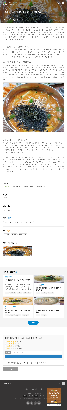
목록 (11, 369)
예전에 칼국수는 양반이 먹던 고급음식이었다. (48, 311)
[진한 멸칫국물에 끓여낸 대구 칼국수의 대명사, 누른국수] (49, 279)
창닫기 (58, 404)
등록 (33, 356)
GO (63, 383)
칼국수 (18, 222)
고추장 (25, 222)
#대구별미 (50, 293)
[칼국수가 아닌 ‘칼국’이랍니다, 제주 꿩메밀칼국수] (18, 301)
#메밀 (7, 315)
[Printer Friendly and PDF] (13, 20)
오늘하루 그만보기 (51, 404)
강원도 (12, 222)
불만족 (18, 347)
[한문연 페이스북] (31, 404)
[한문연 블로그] (35, 404)
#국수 (7, 293)
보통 (17, 345)
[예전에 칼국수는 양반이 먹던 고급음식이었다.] (49, 301)
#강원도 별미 (22, 234)
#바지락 (19, 293)
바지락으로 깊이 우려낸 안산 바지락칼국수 (17, 281)
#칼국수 (7, 234)
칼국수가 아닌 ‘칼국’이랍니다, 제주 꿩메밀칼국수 (17, 311)
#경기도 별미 (27, 293)
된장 (6, 222)
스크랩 (5, 19)
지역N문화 (6, 3)
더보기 (33, 323)
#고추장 (14, 234)
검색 (59, 3)
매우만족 (18, 341)
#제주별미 (25, 315)
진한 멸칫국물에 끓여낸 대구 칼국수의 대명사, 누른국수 (48, 289)
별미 (31, 222)
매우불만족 (19, 348)
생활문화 (14, 3)
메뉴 (63, 3)
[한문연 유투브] (39, 404)
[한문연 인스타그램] (28, 404)
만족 (17, 343)
